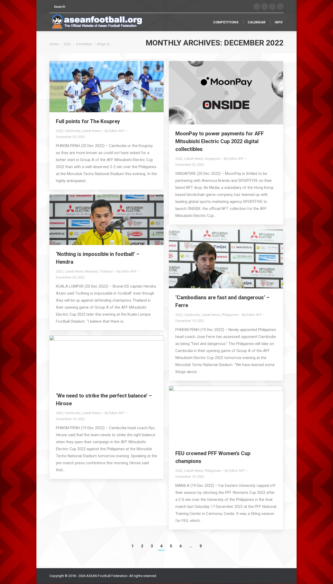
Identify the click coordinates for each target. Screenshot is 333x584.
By (115, 131)
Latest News (91, 131)
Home (54, 44)
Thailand (106, 271)
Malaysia (91, 271)
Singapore (212, 159)
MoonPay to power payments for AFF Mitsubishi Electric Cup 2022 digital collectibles (219, 141)
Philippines (230, 315)
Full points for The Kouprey (88, 121)
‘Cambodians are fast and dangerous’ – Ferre (222, 301)
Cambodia (72, 131)
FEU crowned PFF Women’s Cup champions (212, 457)
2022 (67, 44)
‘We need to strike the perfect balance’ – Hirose (104, 400)
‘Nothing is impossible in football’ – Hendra (97, 258)
